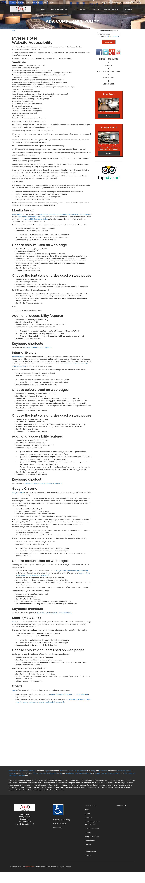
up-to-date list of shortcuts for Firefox (37, 348)
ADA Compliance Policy (61, 820)
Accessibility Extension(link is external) (32, 217)
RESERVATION (79, 9)
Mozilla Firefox (17, 214)
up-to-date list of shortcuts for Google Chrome (54, 613)
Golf (21, 773)
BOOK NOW (108, 42)
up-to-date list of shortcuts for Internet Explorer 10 (43, 483)
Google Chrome (18, 492)
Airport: (47, 771)
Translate (115, 36)
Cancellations (90, 841)
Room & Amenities (59, 9)
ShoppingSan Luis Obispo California (107, 773)
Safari (14, 622)
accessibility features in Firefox (36, 219)
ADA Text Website (59, 824)
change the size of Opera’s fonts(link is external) (68, 694)
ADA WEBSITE (105, 2)
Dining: (93, 771)
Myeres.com (121, 805)
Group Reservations (92, 836)
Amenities (88, 818)
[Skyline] (20, 7)
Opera (14, 690)
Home (43, 9)
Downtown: (103, 771)
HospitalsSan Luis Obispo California (78, 773)
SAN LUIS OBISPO (111, 9)
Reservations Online (92, 828)
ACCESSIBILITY (116, 2)
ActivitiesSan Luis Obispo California (21, 771)
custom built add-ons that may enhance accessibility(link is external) (65, 214)
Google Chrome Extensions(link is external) (72, 570)
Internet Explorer (18, 357)
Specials (88, 832)
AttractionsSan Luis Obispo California (73, 771)
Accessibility (57, 828)
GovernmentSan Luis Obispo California (47, 773)
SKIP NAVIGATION (128, 2)
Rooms (87, 814)
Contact (129, 9)
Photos (95, 9)
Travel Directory (90, 805)
